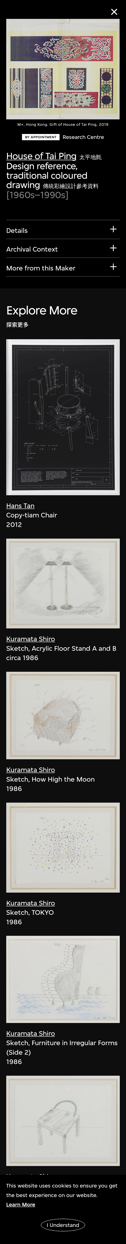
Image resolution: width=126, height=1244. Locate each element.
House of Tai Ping (41, 156)
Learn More (20, 1204)
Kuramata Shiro (30, 639)
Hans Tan (20, 506)
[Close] (114, 12)
